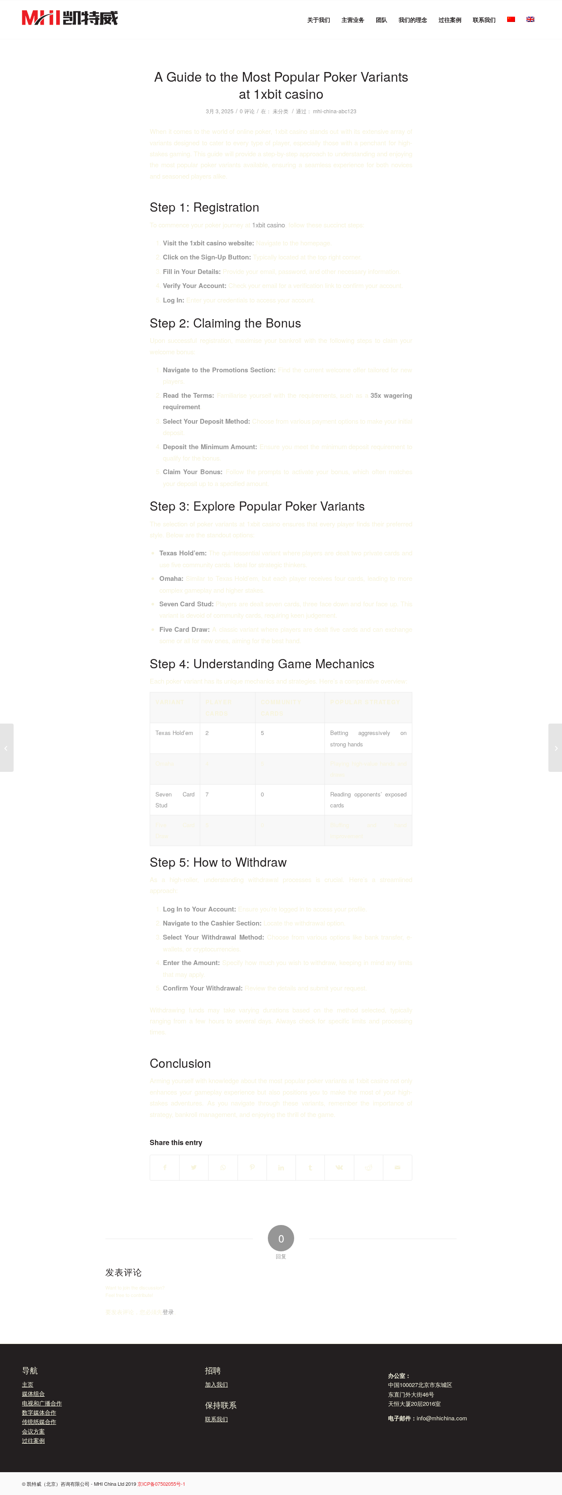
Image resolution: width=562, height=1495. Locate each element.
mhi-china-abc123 (335, 111)
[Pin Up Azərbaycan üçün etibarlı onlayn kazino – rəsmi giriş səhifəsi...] (7, 748)
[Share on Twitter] (194, 1167)
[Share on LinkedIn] (281, 1167)
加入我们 (216, 1384)
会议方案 (33, 1431)
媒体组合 (33, 1393)
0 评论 (247, 111)
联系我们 (216, 1419)
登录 (168, 1312)
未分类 (280, 111)
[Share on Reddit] (368, 1167)
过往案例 (33, 1440)
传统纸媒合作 (39, 1421)
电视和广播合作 (42, 1403)
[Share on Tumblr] (310, 1167)
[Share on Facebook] (164, 1167)
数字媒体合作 (39, 1412)
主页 (27, 1384)
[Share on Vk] (339, 1167)
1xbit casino (268, 224)
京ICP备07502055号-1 (161, 1483)
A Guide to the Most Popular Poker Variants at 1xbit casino (281, 85)
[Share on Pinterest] (252, 1167)
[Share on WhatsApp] (223, 1167)
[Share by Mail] (397, 1167)
